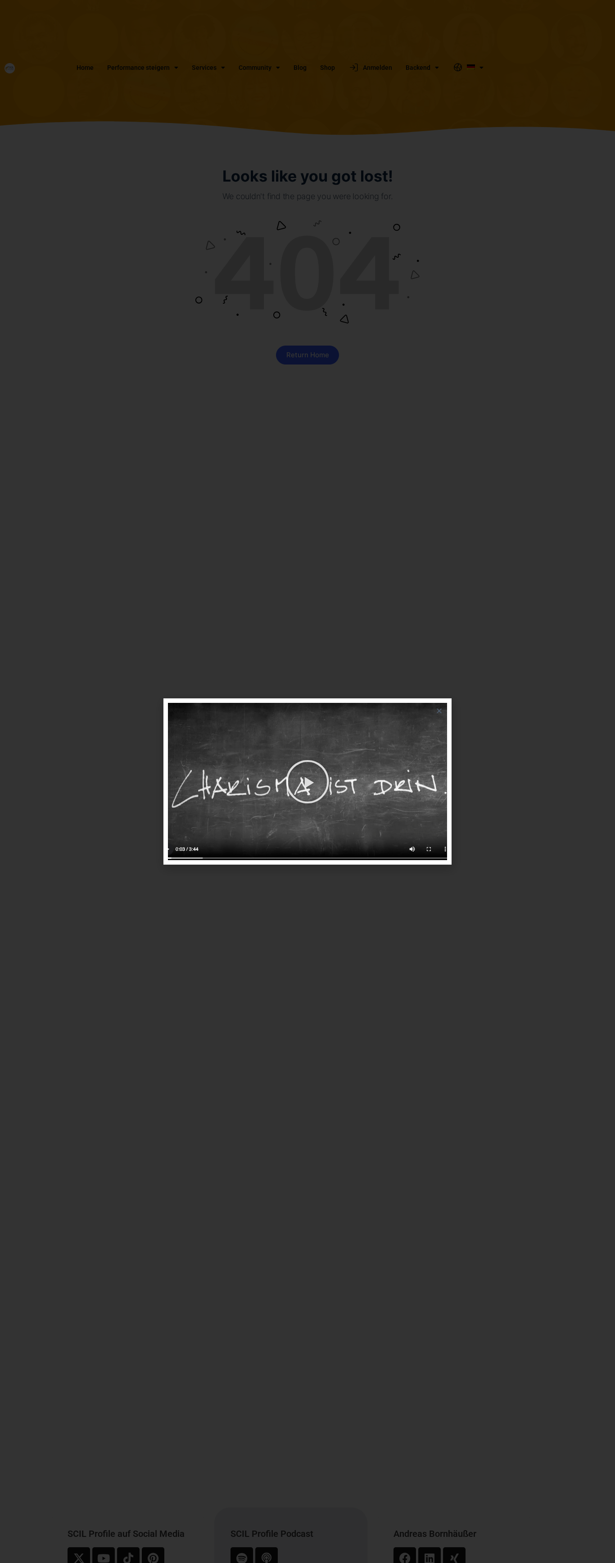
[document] (307, 781)
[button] (439, 710)
